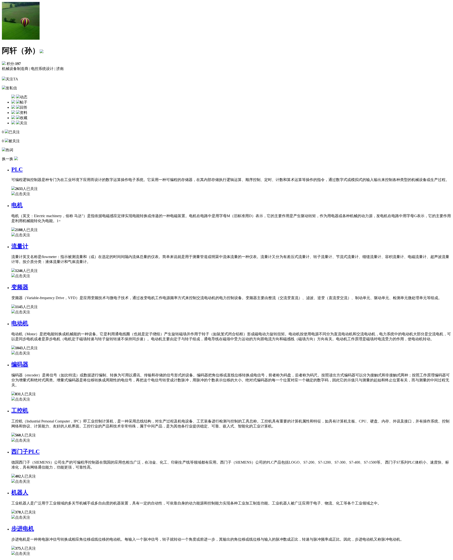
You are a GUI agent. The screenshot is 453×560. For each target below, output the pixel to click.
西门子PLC (25, 451)
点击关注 (22, 194)
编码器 (19, 364)
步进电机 (22, 529)
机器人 (19, 492)
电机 (17, 205)
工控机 (19, 410)
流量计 (19, 246)
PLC (17, 169)
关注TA (12, 79)
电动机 (19, 323)
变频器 (19, 287)
